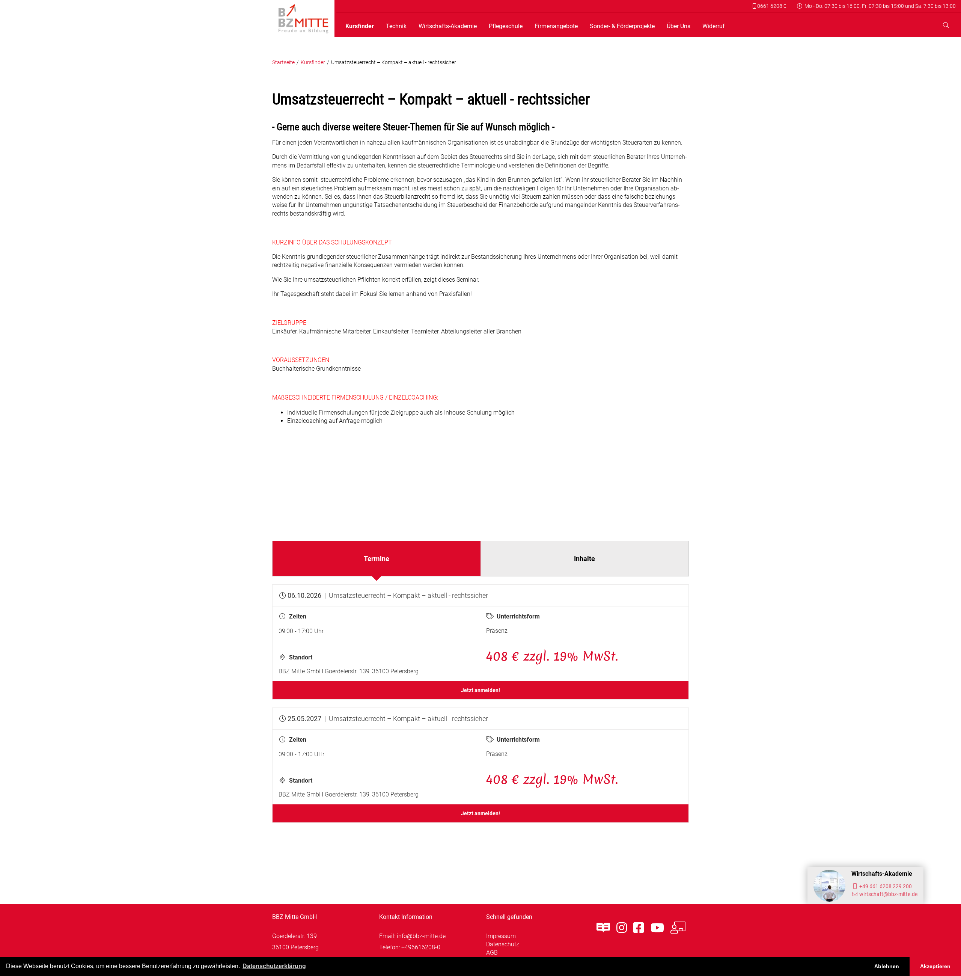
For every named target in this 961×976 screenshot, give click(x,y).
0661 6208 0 (771, 6)
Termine (376, 559)
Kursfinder (359, 26)
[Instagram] (621, 928)
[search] (946, 25)
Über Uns (678, 26)
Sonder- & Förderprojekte (622, 26)
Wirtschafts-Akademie (448, 26)
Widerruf (713, 26)
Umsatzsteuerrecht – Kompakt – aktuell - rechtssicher (393, 62)
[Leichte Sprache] (603, 928)
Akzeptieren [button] (935, 966)
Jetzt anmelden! (480, 690)
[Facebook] (638, 928)
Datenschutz (502, 944)
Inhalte (584, 559)
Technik (396, 26)
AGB (492, 952)
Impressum (501, 936)
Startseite (283, 62)
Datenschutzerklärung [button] (274, 966)
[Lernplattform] (677, 928)
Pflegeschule (506, 26)
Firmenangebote (556, 26)
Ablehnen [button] (886, 966)
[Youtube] (657, 928)
